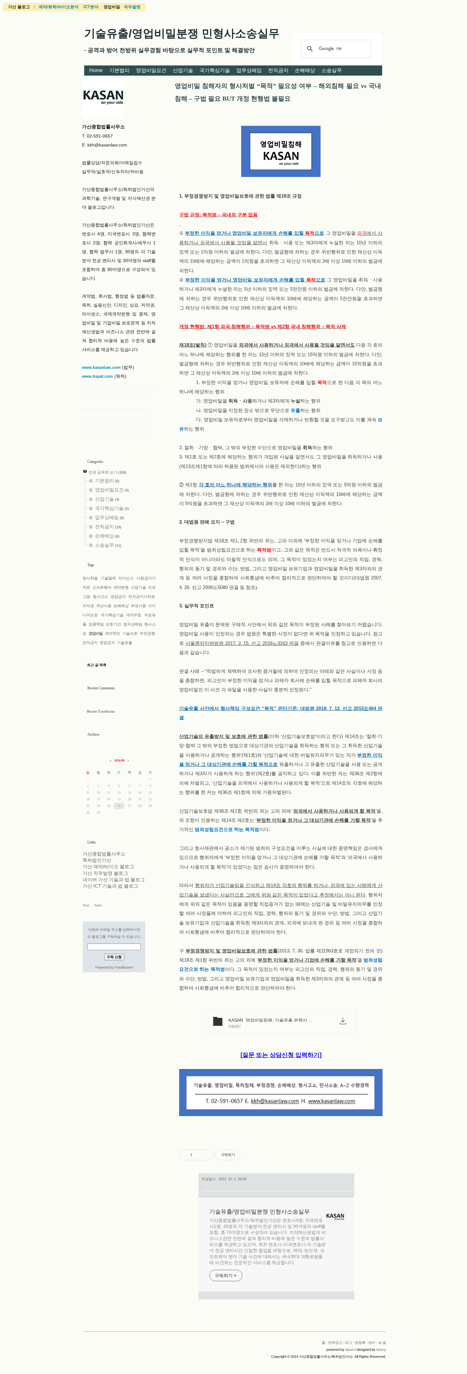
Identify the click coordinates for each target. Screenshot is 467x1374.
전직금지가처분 (141, 596)
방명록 (360, 1342)
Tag (115, 404)
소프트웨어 (102, 587)
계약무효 (133, 615)
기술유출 (124, 642)
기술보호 (130, 633)
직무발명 (132, 6)
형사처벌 (90, 578)
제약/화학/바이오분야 (58, 6)
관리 (371, 1342)
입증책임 (96, 624)
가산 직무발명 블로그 (105, 873)
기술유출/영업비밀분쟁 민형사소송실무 (182, 33)
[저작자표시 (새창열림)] (243, 1155)
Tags (90, 565)
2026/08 (119, 760)
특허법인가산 (97, 860)
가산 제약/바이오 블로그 (108, 866)
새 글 (382, 1342)
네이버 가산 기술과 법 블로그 (114, 879)
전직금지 (278, 70)
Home (96, 70)
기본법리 (119, 70)
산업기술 (183, 70)
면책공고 (335, 1342)
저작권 (88, 606)
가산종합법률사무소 (104, 853)
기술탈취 (108, 578)
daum (349, 1349)
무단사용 (104, 606)
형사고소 (100, 596)
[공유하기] (198, 1155)
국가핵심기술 (215, 70)
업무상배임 (249, 70)
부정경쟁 (147, 633)
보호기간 (113, 624)
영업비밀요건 (151, 70)
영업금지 (107, 642)
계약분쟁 (121, 587)
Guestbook (115, 413)
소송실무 (331, 70)
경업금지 (118, 596)
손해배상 (305, 70)
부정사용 (138, 606)
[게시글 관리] (206, 1155)
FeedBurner (124, 967)
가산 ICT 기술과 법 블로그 (110, 886)
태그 (348, 1342)
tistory (381, 1349)
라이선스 (126, 578)
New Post (115, 432)
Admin (115, 423)
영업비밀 (96, 633)
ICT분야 (91, 6)
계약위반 (112, 633)
